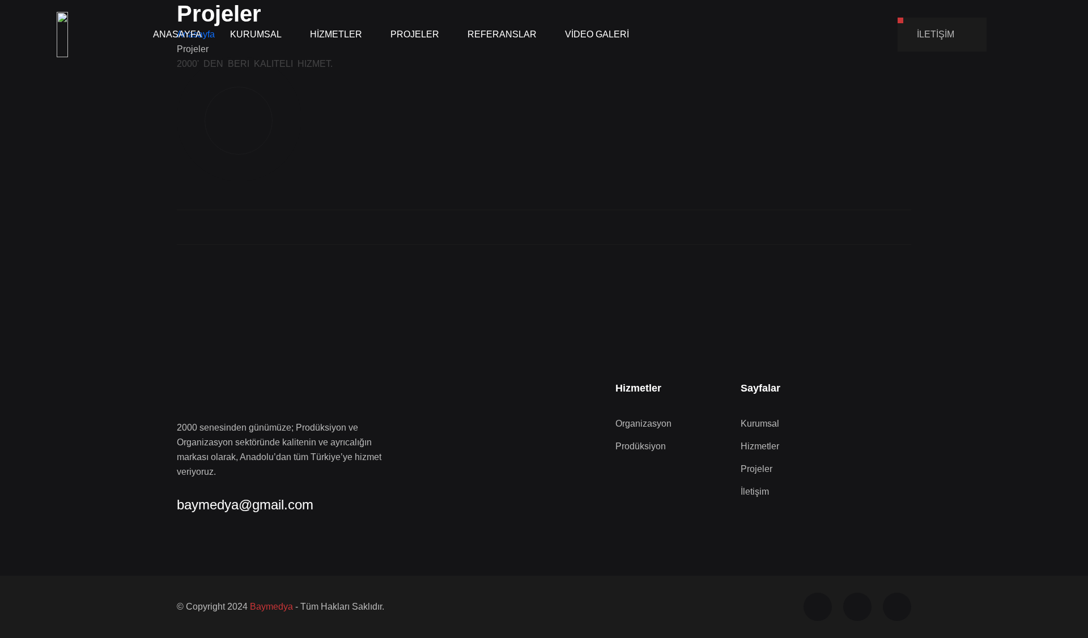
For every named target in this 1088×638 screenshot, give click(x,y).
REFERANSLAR (502, 34)
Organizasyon (643, 423)
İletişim (755, 491)
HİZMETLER (336, 34)
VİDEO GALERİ (597, 34)
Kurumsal (760, 423)
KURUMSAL (256, 34)
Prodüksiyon (640, 446)
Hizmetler (760, 446)
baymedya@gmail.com (245, 504)
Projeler (756, 469)
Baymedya (271, 606)
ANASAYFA (177, 34)
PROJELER (414, 34)
